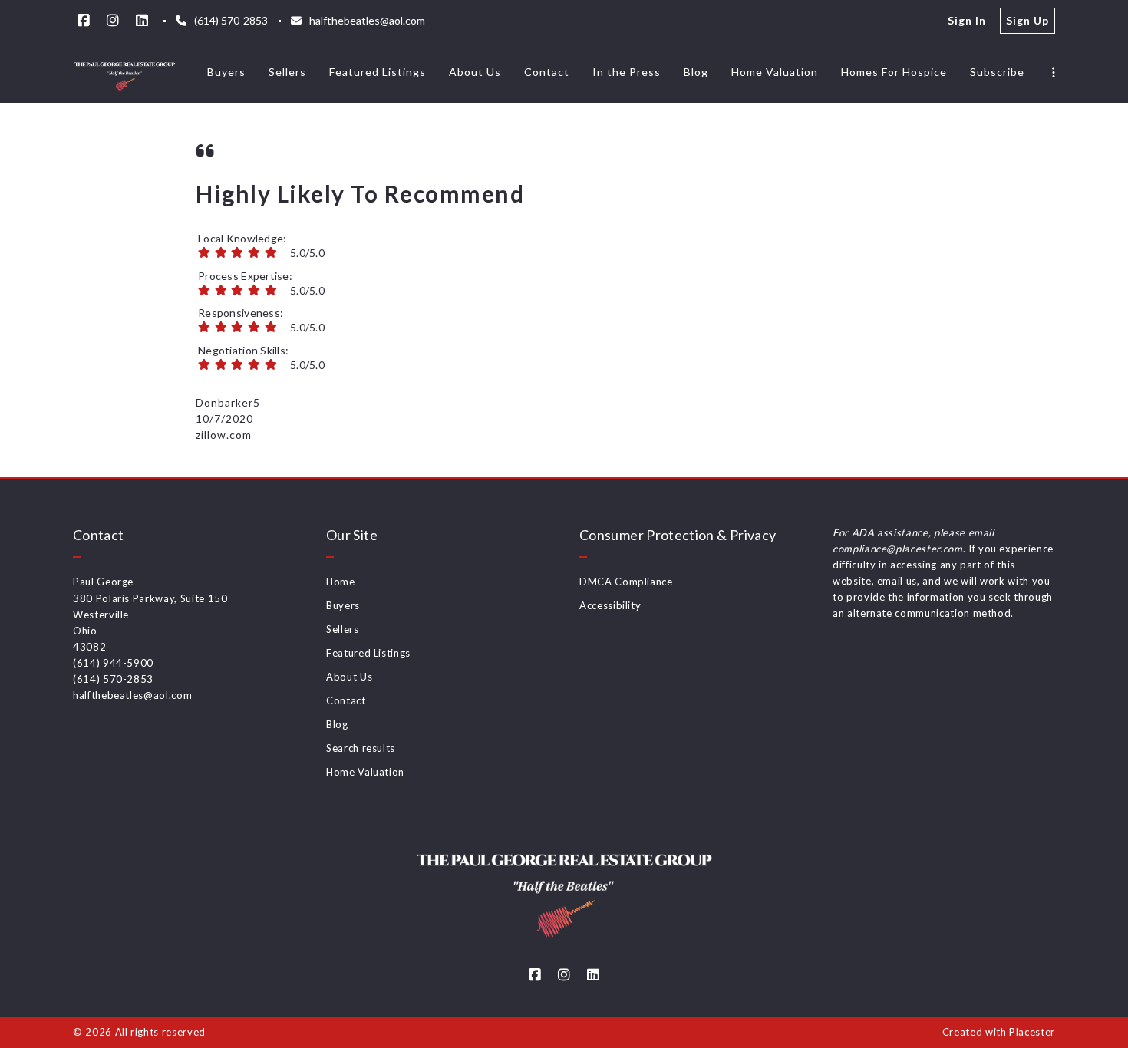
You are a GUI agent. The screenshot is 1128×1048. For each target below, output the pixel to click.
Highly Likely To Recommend (360, 193)
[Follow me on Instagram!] (113, 21)
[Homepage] (124, 72)
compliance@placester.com (898, 548)
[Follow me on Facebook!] (84, 21)
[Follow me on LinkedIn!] (142, 21)
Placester (1032, 1032)
